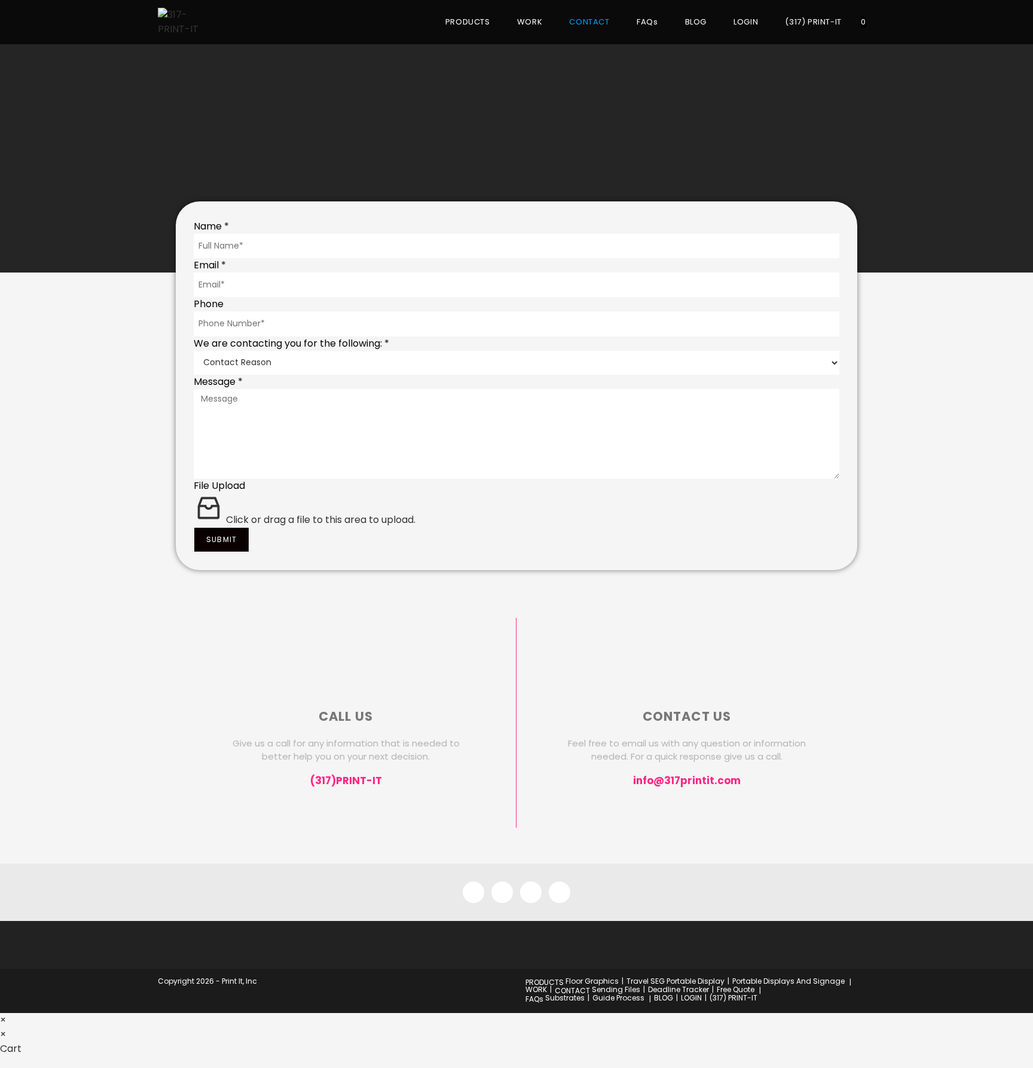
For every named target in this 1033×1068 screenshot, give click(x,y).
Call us (346, 716)
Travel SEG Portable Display (675, 981)
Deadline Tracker (678, 989)
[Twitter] (531, 892)
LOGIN (691, 998)
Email (210, 265)
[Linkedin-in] (559, 892)
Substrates (565, 998)
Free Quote (735, 989)
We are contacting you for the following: (291, 343)
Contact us (687, 716)
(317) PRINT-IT (733, 998)
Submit (221, 539)
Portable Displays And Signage (788, 981)
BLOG (663, 998)
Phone (209, 304)
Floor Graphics (592, 981)
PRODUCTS (544, 982)
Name (211, 226)
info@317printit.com (687, 780)
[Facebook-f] (473, 892)
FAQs (534, 999)
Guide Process (618, 998)
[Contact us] (687, 678)
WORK (536, 989)
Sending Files (616, 989)
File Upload (219, 485)
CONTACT (572, 991)
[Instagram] (502, 892)
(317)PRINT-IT (346, 780)
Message (218, 381)
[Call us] (346, 678)
